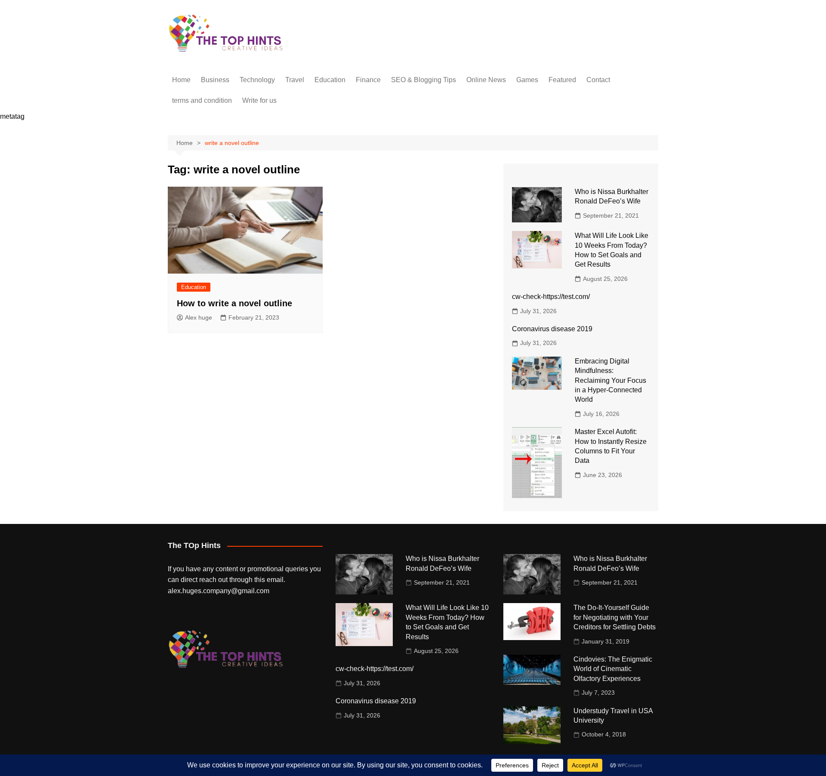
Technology (257, 79)
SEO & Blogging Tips (423, 79)
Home (181, 79)
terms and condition (202, 100)
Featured (562, 79)
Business (215, 79)
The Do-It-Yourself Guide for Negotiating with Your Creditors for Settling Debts (614, 617)
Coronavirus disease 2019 (552, 329)
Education (329, 79)
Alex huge (198, 317)
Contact (598, 79)
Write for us (259, 100)
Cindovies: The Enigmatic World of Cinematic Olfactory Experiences (612, 669)
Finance (368, 79)
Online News (486, 79)
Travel (294, 79)
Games (527, 79)
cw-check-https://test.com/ (551, 296)
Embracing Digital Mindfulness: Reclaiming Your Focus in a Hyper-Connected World (610, 380)
